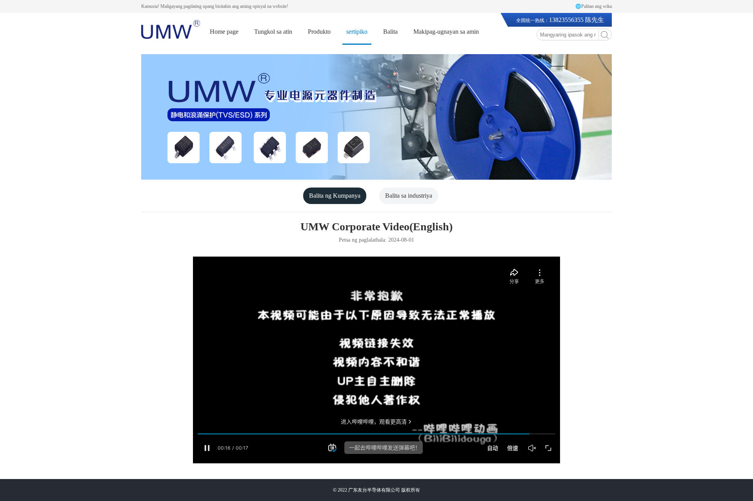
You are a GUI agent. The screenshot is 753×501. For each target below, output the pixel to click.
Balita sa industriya (408, 195)
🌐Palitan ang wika (593, 6)
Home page (224, 31)
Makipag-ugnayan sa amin (446, 31)
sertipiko (356, 31)
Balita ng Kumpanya (334, 195)
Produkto (319, 31)
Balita (390, 31)
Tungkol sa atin (273, 31)
